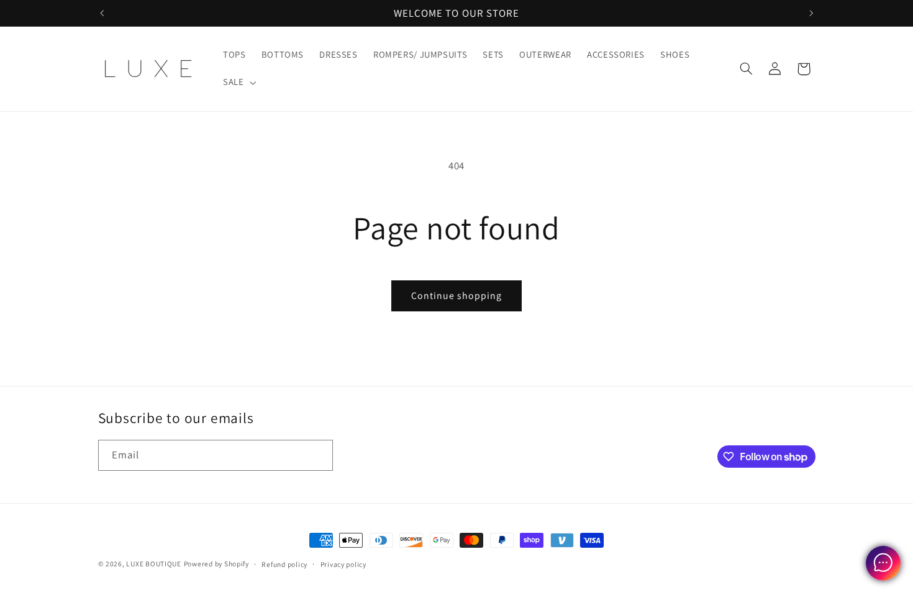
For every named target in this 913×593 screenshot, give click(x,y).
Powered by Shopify (216, 563)
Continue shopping (456, 295)
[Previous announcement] (102, 13)
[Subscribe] (317, 455)
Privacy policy (343, 564)
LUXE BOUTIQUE (153, 563)
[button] (238, 82)
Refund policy (284, 564)
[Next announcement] (811, 13)
